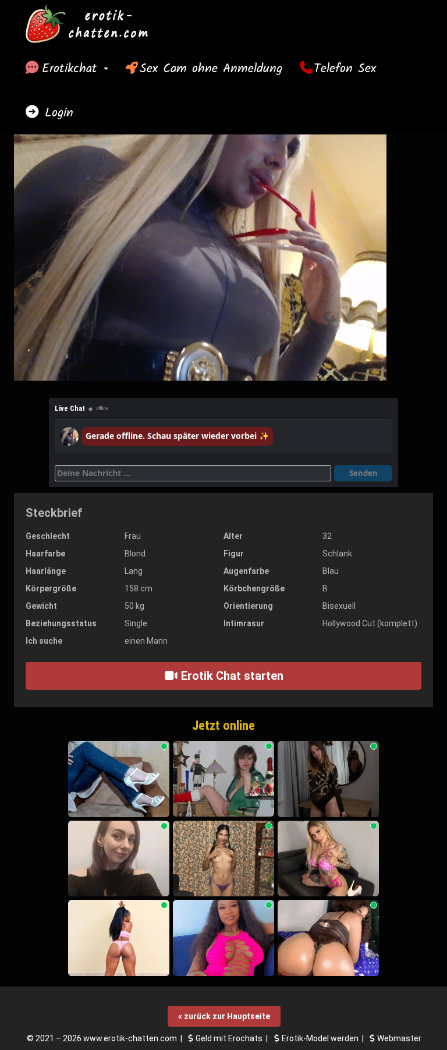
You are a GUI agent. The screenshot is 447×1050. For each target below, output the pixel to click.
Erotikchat (72, 68)
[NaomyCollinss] (223, 859)
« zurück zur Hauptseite (224, 1016)
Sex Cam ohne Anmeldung (211, 68)
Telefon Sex (345, 68)
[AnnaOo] (118, 779)
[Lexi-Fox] (328, 779)
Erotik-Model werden (320, 1038)
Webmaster (399, 1038)
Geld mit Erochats (229, 1038)
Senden (363, 473)
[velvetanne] (118, 859)
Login (56, 112)
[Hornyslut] (223, 938)
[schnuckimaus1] (223, 779)
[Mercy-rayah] (118, 938)
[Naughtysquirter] (328, 938)
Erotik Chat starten (230, 676)
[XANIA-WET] (328, 859)
